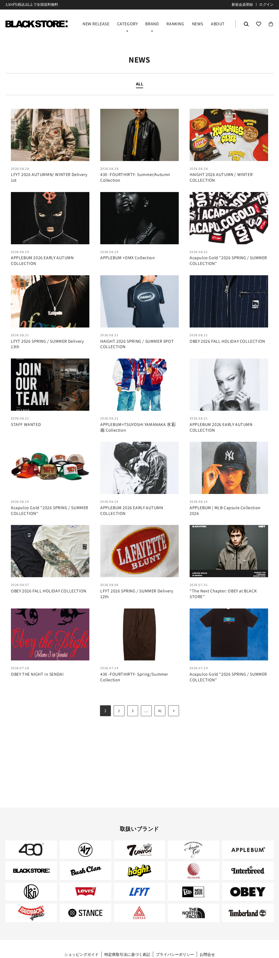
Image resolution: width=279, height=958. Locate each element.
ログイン (266, 4)
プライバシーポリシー (175, 954)
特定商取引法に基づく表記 (127, 954)
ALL (139, 84)
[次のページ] (173, 710)
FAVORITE (258, 24)
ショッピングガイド (81, 954)
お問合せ (207, 954)
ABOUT (218, 24)
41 (160, 710)
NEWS (197, 24)
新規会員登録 (242, 4)
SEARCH (246, 24)
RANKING (175, 24)
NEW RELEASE (96, 24)
